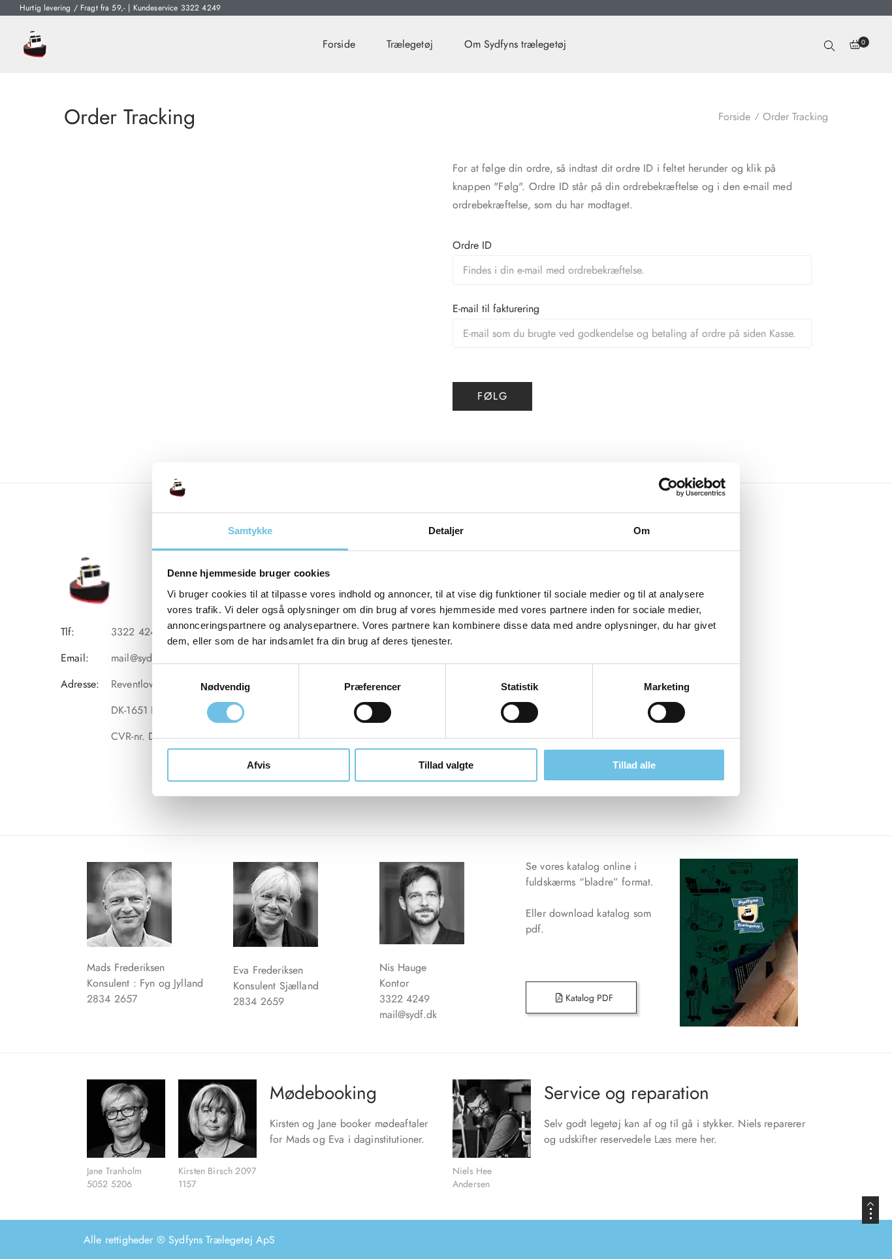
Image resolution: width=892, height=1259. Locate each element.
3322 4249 (425, 998)
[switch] (372, 712)
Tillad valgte (446, 765)
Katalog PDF (588, 997)
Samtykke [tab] (250, 530)
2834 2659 (258, 1001)
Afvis (258, 765)
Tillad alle (634, 765)
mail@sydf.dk (408, 1014)
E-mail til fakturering (496, 308)
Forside (339, 44)
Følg (492, 396)
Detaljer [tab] (446, 530)
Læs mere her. (685, 1139)
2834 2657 (112, 998)
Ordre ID (472, 245)
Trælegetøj (410, 44)
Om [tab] (641, 530)
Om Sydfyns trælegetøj (515, 44)
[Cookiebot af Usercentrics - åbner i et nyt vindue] (668, 487)
